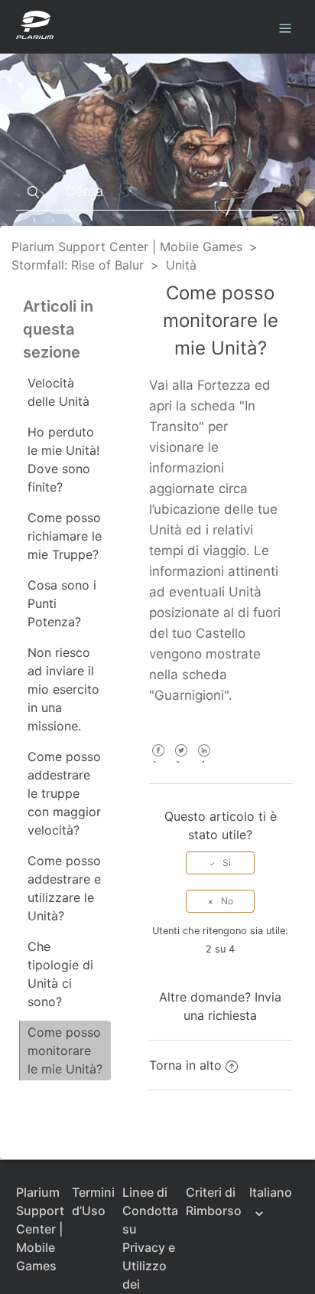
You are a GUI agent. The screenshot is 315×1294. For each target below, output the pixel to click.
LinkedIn (204, 760)
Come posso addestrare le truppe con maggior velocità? (64, 793)
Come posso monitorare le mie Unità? (65, 1050)
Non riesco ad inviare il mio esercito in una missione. (63, 689)
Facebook (158, 760)
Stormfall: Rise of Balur (77, 265)
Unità (181, 265)
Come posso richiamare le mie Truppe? (65, 536)
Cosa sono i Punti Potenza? (62, 603)
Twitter (181, 760)
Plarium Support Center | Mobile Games (126, 246)
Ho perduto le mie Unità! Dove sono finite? (63, 459)
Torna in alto (185, 1065)
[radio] (220, 862)
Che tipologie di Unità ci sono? (60, 974)
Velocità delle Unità (58, 392)
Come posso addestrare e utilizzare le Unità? (64, 888)
